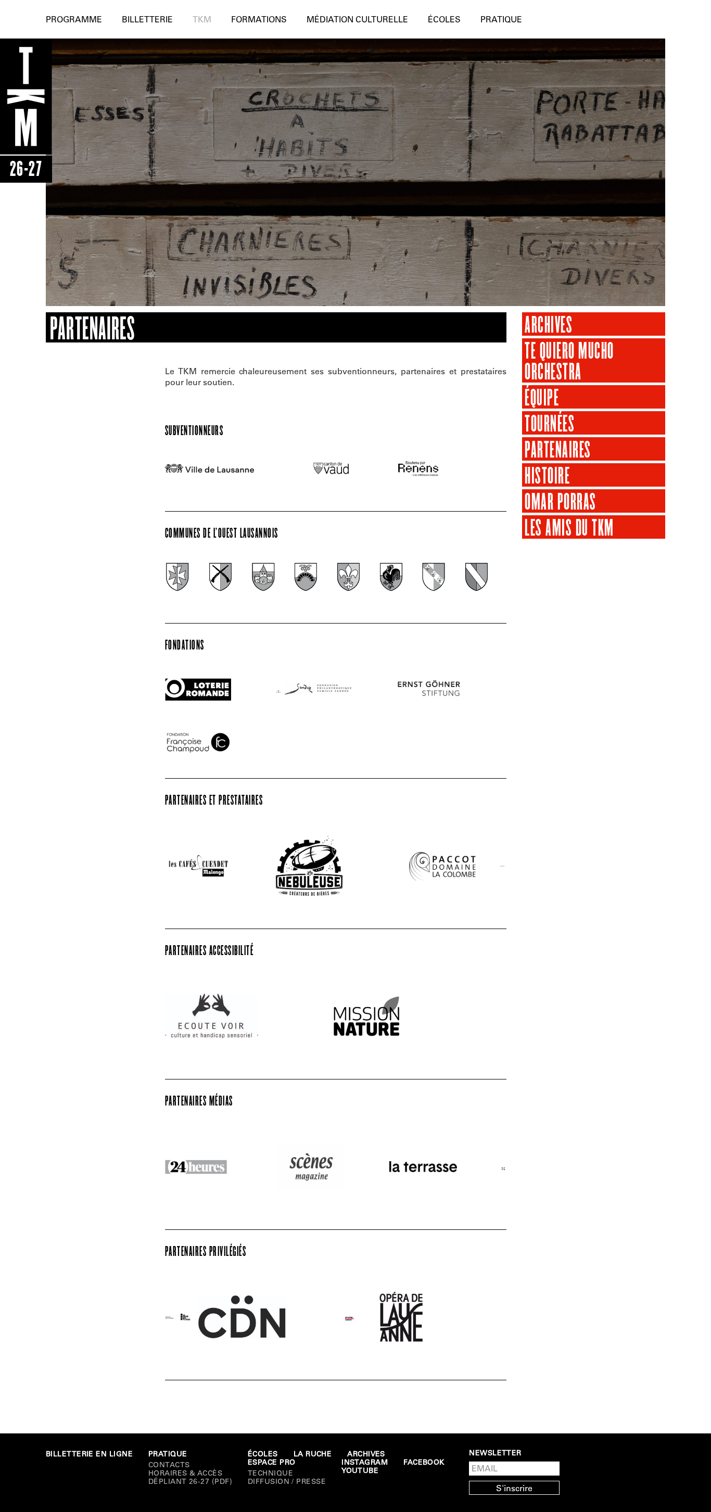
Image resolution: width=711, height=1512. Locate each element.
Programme (74, 19)
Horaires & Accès (185, 1473)
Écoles (444, 19)
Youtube (359, 1470)
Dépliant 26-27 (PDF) (190, 1481)
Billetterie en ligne (89, 1453)
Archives (366, 1453)
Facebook (424, 1462)
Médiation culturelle (357, 19)
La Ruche (313, 1453)
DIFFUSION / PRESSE (287, 1481)
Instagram (364, 1462)
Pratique (501, 19)
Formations (259, 19)
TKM (202, 19)
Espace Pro (272, 1462)
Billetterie (147, 19)
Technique (270, 1473)
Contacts (169, 1464)
